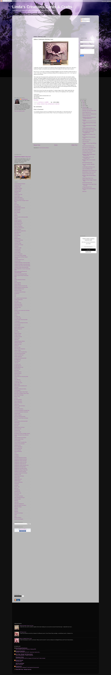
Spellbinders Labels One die (20, 463)
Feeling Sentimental (18, 299)
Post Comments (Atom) (44, 147)
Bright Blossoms (17, 232)
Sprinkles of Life (17, 474)
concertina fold (17, 249)
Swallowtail (16, 483)
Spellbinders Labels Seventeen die (21, 465)
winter (15, 514)
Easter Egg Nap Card (86, 112)
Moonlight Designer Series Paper (21, 391)
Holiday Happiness (18, 356)
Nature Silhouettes (18, 401)
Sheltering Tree (17, 445)
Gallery (29, 14)
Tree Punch (16, 494)
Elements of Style (17, 290)
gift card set (16, 331)
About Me (35, 14)
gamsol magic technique (19, 327)
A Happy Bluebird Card (87, 187)
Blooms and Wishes (19, 664)
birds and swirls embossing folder (21, 217)
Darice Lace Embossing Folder (20, 273)
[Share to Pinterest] (58, 102)
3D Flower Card (23, 632)
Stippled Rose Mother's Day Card (22, 156)
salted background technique (20, 437)
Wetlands (16, 511)
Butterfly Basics (17, 238)
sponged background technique (20, 472)
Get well (16, 330)
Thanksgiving (17, 489)
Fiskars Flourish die (18, 305)
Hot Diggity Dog (17, 359)
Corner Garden (17, 252)
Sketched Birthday (18, 451)
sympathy (16, 485)
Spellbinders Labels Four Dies (20, 462)
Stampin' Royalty (19, 660)
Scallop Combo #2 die (18, 439)
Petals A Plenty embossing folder (21, 421)
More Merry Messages (19, 394)
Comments (84, 21)
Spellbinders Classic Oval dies (20, 460)
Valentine (16, 500)
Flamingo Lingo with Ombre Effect (89, 110)
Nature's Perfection (18, 402)
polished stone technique (19, 427)
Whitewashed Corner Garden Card (89, 170)
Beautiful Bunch (17, 206)
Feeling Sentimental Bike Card (88, 128)
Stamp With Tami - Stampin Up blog (23, 669)
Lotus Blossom (17, 379)
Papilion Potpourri (18, 415)
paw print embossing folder (19, 416)
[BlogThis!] (54, 102)
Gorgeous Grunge (18, 336)
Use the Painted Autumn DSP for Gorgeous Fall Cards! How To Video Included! (30, 658)
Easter (15, 281)
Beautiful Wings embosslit (19, 207)
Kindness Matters (17, 371)
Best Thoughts (17, 212)
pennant (16, 419)
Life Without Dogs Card (87, 152)
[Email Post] (51, 102)
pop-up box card (17, 428)
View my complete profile (19, 111)
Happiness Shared (18, 342)
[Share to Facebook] (57, 102)
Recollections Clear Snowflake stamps (22, 433)
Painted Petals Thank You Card (88, 150)
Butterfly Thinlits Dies (18, 240)
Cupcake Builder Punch (19, 259)
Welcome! (84, 191)
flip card (16, 308)
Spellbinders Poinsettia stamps (20, 468)
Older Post (74, 145)
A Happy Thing (17, 186)
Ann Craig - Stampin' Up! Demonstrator (24, 654)
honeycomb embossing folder (20, 358)
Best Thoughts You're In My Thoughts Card (88, 132)
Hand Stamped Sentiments (21, 648)
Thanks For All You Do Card (88, 173)
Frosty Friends (17, 325)
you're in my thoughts (18, 519)
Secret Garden (17, 440)
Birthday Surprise (17, 220)
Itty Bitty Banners (51, 103)
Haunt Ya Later (17, 347)
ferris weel (16, 301)
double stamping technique (19, 279)
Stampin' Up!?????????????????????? (89, 121)
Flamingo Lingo (17, 307)
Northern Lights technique (19, 405)
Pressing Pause (19, 661)
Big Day (16, 215)
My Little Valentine (18, 399)
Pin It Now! (36, 100)
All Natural (16, 192)
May (84, 102)
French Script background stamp (21, 322)
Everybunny (16, 293)
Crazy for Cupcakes (18, 253)
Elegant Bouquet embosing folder (21, 287)
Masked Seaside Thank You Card (26, 625)
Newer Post (37, 145)
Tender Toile (16, 486)
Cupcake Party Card (86, 115)
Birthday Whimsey (18, 221)
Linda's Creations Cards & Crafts (42, 7)
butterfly (16, 237)
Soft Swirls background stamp (20, 457)
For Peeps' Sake (17, 318)
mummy (16, 398)
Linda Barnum (24, 99)
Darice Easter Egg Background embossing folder (20, 272)
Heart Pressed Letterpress (19, 348)
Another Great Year (18, 194)
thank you (16, 488)
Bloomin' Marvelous (18, 226)
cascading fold (17, 241)
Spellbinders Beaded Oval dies (20, 459)
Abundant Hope (17, 191)
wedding (16, 508)
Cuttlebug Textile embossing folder (21, 267)
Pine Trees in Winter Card (87, 149)
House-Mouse (17, 361)
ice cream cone (17, 364)
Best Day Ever (17, 210)
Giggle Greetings (17, 333)
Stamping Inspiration (20, 651)
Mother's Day (17, 396)
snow (15, 452)
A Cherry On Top (17, 185)
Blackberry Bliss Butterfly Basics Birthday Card (88, 155)
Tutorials (41, 14)
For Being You (17, 316)
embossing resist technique (20, 291)
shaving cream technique (19, 443)
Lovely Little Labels (18, 382)
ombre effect (17, 407)
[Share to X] (56, 102)
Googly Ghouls (17, 335)
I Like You (16, 362)
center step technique (18, 244)
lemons (15, 378)
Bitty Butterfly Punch (18, 223)
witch (15, 516)
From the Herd (17, 324)
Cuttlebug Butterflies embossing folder (22, 262)
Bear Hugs (16, 204)
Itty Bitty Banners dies (18, 367)
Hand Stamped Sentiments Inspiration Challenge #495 (26, 649)
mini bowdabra (17, 390)
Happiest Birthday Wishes (19, 341)
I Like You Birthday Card (87, 168)
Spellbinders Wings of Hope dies (21, 469)
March (84, 105)
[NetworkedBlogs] (22, 529)
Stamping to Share (20, 657)
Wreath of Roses (17, 517)
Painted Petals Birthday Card (88, 145)
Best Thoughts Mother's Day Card (89, 129)
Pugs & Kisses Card (86, 139)
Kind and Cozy (17, 368)
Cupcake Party (17, 261)
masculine (16, 387)
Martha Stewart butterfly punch (20, 385)
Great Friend (17, 338)
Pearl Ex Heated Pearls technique (21, 418)
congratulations (17, 250)
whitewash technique (18, 512)
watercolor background (19, 503)
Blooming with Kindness (19, 227)
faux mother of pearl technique (20, 298)
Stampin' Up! (17, 477)
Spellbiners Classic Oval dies (20, 471)
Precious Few (17, 430)
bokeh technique (17, 229)
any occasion (17, 195)
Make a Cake (17, 384)
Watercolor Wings (18, 506)
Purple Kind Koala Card (87, 182)
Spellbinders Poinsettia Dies (20, 466)
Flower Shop (17, 313)
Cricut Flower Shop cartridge (20, 255)
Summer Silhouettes (18, 482)
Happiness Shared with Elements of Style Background (89, 118)
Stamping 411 (19, 666)
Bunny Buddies (17, 235)
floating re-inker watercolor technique (21, 310)
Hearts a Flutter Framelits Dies (20, 351)
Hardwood (16, 345)
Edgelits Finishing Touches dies (20, 285)
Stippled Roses (17, 480)
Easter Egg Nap (17, 282)
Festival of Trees (17, 302)
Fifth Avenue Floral (18, 304)
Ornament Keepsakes (18, 408)
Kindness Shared (17, 373)
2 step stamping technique (19, 183)
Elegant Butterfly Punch (19, 288)
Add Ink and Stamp (20, 663)
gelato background (18, 328)
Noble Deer (16, 404)
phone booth (17, 424)
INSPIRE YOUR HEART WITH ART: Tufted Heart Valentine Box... (28, 652)
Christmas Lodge (17, 247)
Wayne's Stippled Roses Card (26, 638)
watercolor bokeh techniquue (20, 505)
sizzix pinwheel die (18, 448)
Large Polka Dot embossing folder (21, 376)
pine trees (16, 425)
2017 (83, 100)
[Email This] (53, 102)
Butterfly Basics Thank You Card (89, 172)
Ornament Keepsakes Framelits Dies (21, 410)
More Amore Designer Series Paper (21, 393)
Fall (15, 296)
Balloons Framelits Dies (19, 199)
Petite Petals (16, 422)
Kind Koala (16, 370)
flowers (15, 315)
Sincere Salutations (18, 446)
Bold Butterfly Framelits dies (20, 230)
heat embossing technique (19, 353)
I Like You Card (85, 141)
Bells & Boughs (17, 209)
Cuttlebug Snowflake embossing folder (22, 264)
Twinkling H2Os (17, 499)
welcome (16, 509)
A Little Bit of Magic (18, 188)
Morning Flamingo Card (87, 162)
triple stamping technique (19, 497)
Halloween (16, 339)
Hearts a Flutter (17, 350)
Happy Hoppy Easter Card (87, 178)
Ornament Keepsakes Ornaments (21, 411)
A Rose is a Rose (17, 189)
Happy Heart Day (17, 344)
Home (16, 14)
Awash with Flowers (18, 197)
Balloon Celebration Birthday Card (89, 113)
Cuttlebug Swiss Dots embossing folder (22, 265)
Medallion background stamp (20, 388)
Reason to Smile (17, 431)
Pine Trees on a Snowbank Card (89, 147)
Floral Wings (16, 311)
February (85, 107)
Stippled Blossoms (18, 479)
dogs (15, 278)
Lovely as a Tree (17, 381)
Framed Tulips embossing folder (20, 319)
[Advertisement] (55, 25)
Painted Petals (17, 413)
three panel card (17, 492)
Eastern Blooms (17, 284)
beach (15, 203)
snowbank (16, 454)
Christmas (16, 246)
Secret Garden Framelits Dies (20, 442)
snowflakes (16, 456)
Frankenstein (17, 321)
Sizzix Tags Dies (17, 449)
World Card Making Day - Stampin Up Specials (24, 655)
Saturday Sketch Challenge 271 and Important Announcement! (27, 667)
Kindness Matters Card (87, 108)
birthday (38, 103)
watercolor (57, 103)
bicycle (15, 213)
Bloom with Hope (17, 224)
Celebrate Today (44, 103)
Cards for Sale (22, 14)
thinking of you (17, 491)
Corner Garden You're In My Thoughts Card (88, 158)
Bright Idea (16, 233)
